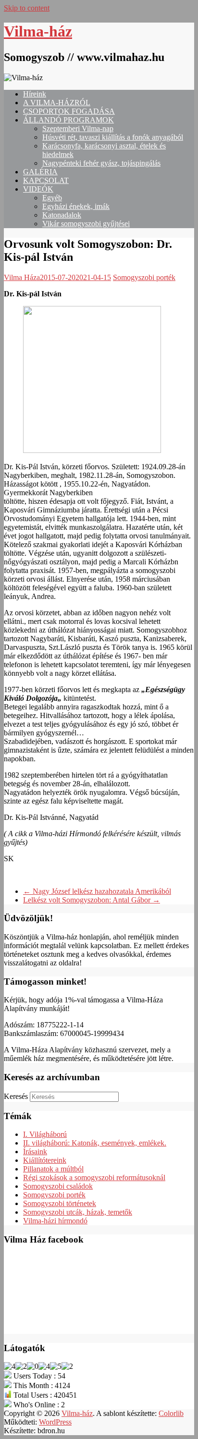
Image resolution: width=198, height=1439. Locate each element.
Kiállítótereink (44, 1160)
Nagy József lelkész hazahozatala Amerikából (97, 891)
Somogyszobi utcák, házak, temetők (77, 1212)
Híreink (34, 94)
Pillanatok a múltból (53, 1169)
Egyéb (52, 198)
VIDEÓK (38, 189)
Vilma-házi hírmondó (55, 1221)
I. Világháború (45, 1134)
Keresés (16, 1096)
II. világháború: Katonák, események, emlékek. (94, 1143)
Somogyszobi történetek (59, 1203)
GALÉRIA (40, 172)
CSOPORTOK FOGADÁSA (69, 111)
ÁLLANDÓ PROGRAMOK (68, 120)
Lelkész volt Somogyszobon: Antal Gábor (91, 900)
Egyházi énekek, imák (76, 206)
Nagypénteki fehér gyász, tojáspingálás (101, 163)
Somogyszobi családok (58, 1186)
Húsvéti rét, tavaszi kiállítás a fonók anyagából (112, 137)
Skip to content (27, 8)
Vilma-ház (38, 31)
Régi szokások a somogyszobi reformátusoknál (94, 1177)
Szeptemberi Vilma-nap (77, 128)
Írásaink (35, 1151)
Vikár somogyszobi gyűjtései (86, 224)
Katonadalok (61, 215)
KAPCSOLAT (46, 180)
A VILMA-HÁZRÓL (56, 102)
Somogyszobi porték (144, 277)
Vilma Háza (22, 277)
